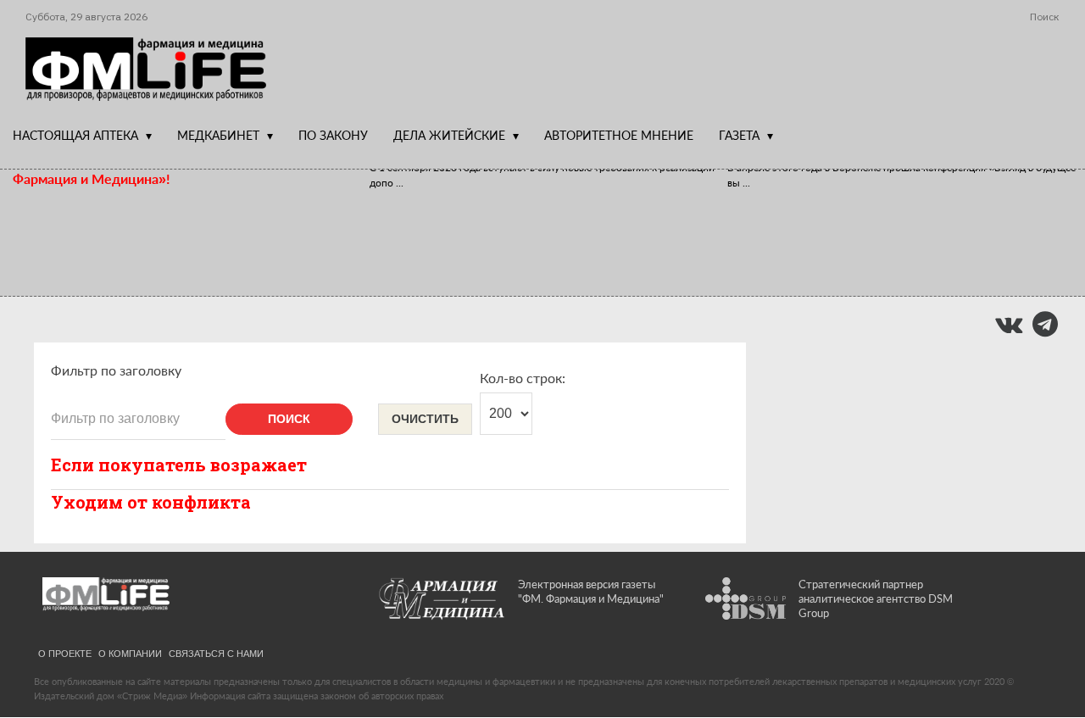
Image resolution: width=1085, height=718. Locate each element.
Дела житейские (449, 135)
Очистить (425, 419)
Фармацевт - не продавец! (495, 221)
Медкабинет (218, 135)
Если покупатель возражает (179, 465)
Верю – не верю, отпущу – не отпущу (161, 221)
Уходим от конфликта (151, 502)
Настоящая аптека (75, 135)
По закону (333, 135)
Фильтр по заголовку (116, 370)
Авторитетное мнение (618, 135)
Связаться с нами (216, 653)
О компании (130, 653)
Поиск (289, 419)
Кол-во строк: (522, 378)
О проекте (65, 653)
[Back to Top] (1043, 646)
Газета (739, 135)
